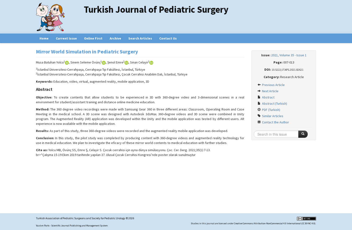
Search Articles (140, 38)
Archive (115, 38)
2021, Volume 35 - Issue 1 (289, 55)
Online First (93, 38)
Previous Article (273, 85)
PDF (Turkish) (270, 110)
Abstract (267, 97)
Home (44, 38)
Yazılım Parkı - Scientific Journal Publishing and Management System (72, 225)
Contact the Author (275, 122)
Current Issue (66, 38)
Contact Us (168, 38)
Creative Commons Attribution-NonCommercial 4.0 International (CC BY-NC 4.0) (274, 223)
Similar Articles (272, 116)
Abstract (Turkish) (274, 103)
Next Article (269, 91)
